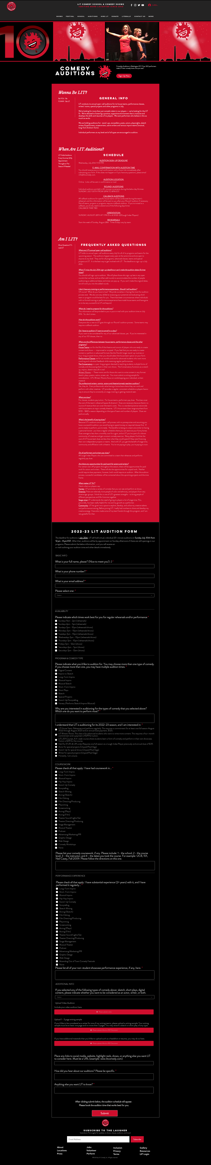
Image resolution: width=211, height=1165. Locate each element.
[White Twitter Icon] (138, 5)
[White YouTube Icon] (142, 5)
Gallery (143, 1148)
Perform (91, 1153)
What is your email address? (70, 581)
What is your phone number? (70, 571)
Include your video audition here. (68, 1007)
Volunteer (91, 1150)
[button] (104, 1011)
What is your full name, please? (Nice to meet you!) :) (83, 561)
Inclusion (117, 1148)
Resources (145, 1151)
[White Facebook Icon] (131, 5)
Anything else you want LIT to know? (73, 1084)
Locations (62, 1150)
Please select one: (64, 591)
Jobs (89, 1147)
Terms (116, 1154)
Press (59, 1153)
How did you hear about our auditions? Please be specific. (84, 1071)
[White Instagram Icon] (135, 5)
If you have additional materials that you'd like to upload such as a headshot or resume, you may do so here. (99, 1039)
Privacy (117, 1151)
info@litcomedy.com (87, 174)
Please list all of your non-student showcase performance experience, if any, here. (98, 968)
